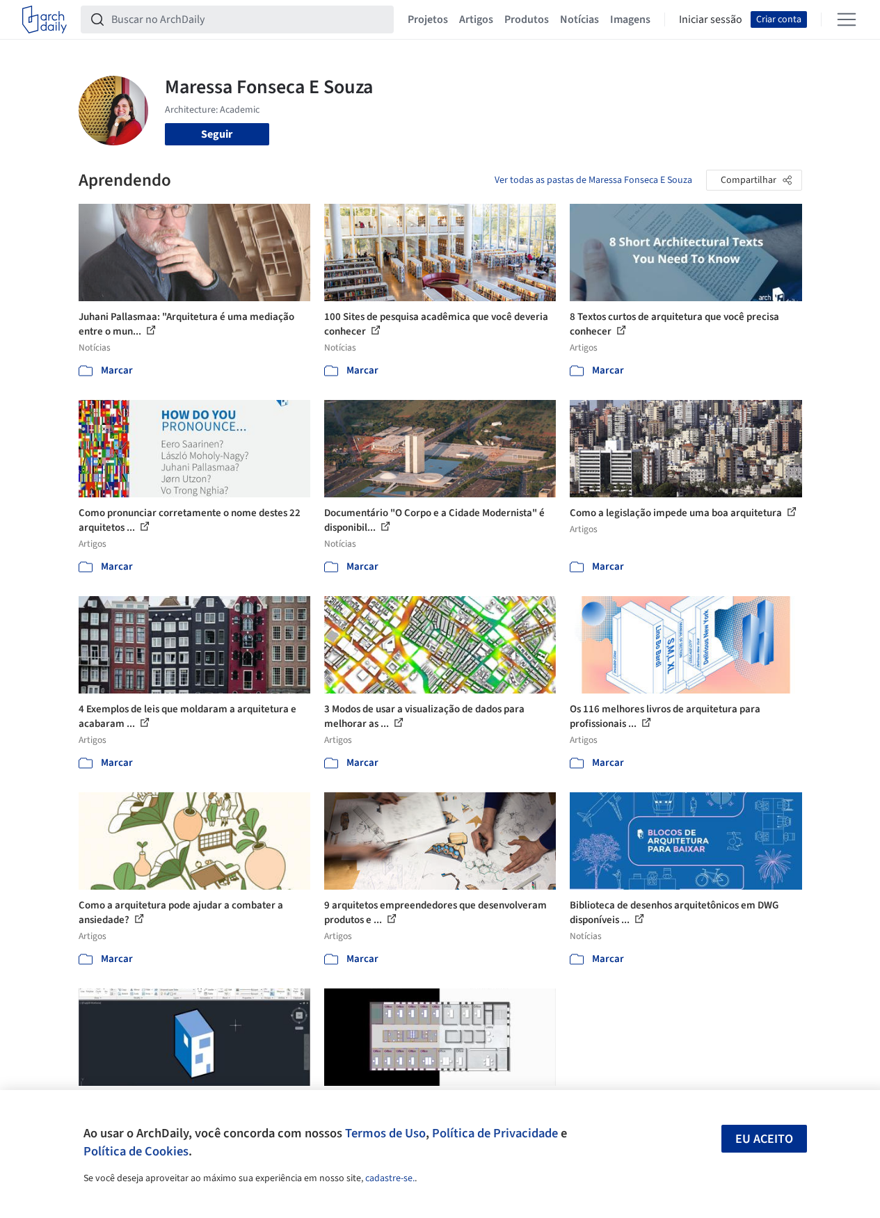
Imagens (630, 19)
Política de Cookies (136, 1151)
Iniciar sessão (710, 19)
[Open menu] (846, 19)
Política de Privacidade (495, 1133)
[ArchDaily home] (44, 19)
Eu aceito (764, 1139)
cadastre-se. (390, 1178)
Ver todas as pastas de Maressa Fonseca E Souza (593, 180)
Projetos (428, 19)
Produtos (526, 19)
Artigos (476, 19)
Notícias (579, 19)
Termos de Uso (385, 1133)
